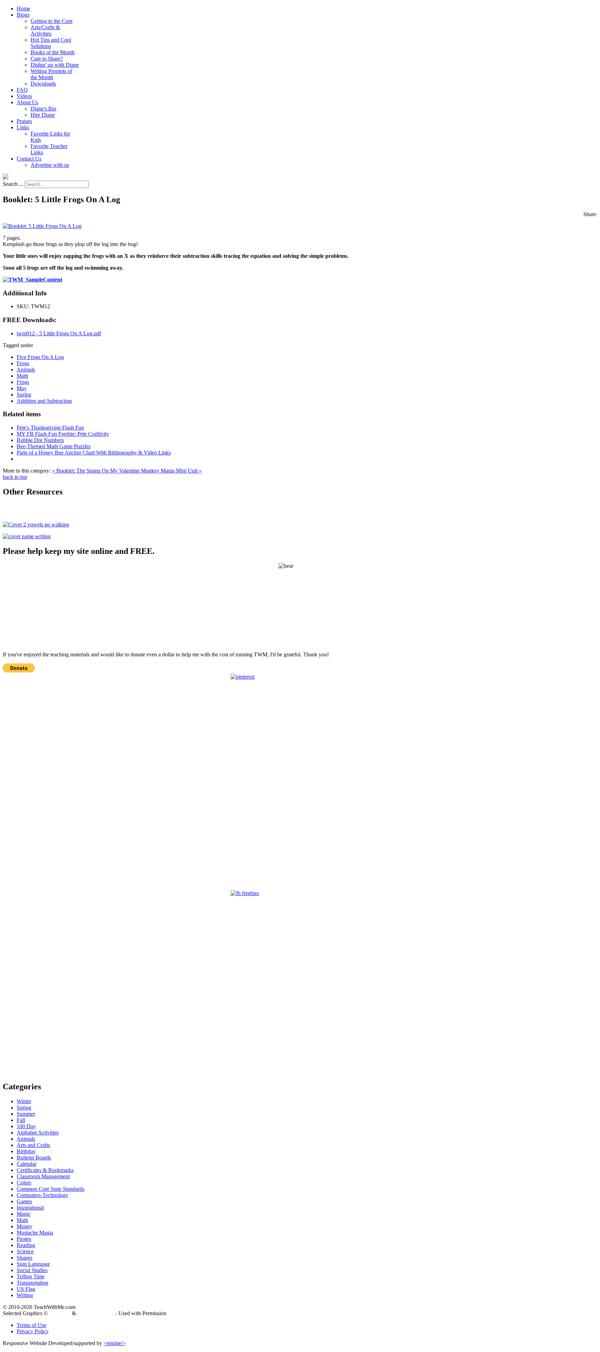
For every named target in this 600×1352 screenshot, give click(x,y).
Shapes (24, 1258)
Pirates (24, 1239)
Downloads (43, 84)
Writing (25, 1295)
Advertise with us (50, 165)
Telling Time (30, 1276)
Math (22, 376)
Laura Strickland (95, 1313)
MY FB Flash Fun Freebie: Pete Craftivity (63, 434)
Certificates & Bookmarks (45, 1170)
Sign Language (33, 1264)
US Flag (26, 1289)
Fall (21, 1120)
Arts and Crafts (33, 1145)
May (22, 388)
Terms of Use (31, 1325)
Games (24, 1201)
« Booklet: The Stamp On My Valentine (96, 471)
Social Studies (32, 1270)
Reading (26, 1245)
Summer (26, 1114)
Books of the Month (53, 52)
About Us (27, 102)
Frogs (23, 363)
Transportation (32, 1283)
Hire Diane (43, 115)
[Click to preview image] (42, 226)
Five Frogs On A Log (40, 357)
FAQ (22, 90)
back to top (15, 477)
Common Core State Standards (50, 1189)
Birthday (26, 1151)
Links (23, 127)
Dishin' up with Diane (55, 65)
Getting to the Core (52, 21)
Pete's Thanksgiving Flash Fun (50, 428)
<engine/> (114, 1343)
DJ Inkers (59, 1313)
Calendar (26, 1164)
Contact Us (29, 159)
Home (23, 8)
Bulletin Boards (34, 1158)
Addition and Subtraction (44, 401)
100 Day (26, 1126)
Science (25, 1251)
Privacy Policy (33, 1331)
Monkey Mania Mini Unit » (171, 471)
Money (24, 1226)
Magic (24, 1214)
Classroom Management (43, 1176)
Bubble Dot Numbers (40, 440)
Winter (24, 1101)
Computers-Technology (42, 1195)
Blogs (23, 15)
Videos (24, 96)
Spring (24, 395)
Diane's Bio (43, 109)
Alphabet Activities (38, 1133)
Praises (24, 121)
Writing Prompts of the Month (51, 74)
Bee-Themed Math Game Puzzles (54, 446)
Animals (26, 369)
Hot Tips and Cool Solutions (51, 43)
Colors (24, 1183)
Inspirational (30, 1208)
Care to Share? (47, 59)
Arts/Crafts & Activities (45, 30)
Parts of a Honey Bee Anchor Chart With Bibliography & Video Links (94, 453)
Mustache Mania (35, 1233)
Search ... (13, 184)
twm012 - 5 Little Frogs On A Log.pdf (59, 333)
